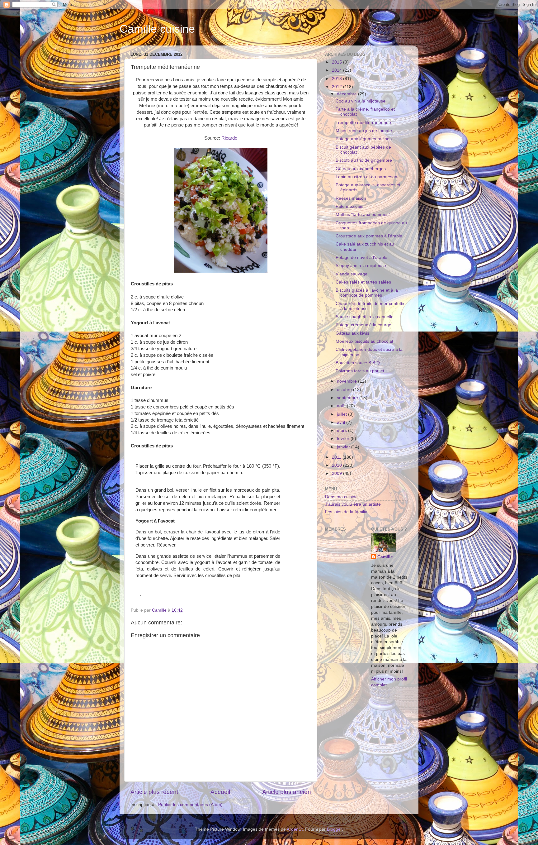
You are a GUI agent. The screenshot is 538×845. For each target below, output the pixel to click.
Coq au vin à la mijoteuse (360, 101)
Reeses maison (351, 198)
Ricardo (229, 138)
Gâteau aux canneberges (361, 168)
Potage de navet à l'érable (361, 257)
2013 (337, 78)
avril (341, 422)
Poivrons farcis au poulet (360, 371)
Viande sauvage (351, 274)
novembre (347, 381)
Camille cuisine (157, 28)
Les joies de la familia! (347, 511)
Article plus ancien (286, 792)
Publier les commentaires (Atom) (190, 804)
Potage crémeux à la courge (363, 324)
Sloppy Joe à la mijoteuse (361, 265)
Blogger (334, 829)
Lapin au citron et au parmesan (366, 176)
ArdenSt (295, 829)
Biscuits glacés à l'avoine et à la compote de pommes (367, 293)
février (344, 438)
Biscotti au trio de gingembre (364, 160)
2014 (337, 70)
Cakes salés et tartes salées (363, 282)
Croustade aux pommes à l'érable (369, 236)
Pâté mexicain (349, 206)
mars (342, 430)
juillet (342, 414)
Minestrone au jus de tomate (364, 130)
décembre (347, 94)
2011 (337, 457)
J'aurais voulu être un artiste (353, 504)
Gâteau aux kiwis (352, 333)
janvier (344, 447)
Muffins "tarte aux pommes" (363, 214)
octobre (345, 389)
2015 (337, 62)
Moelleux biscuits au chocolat (364, 341)
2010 (337, 465)
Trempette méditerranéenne (363, 122)
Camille (385, 557)
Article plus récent (154, 792)
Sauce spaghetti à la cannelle (365, 316)
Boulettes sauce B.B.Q (358, 362)
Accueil (220, 792)
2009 (337, 473)
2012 (337, 86)
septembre (348, 397)
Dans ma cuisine (341, 496)
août (342, 405)
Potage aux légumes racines (364, 138)
